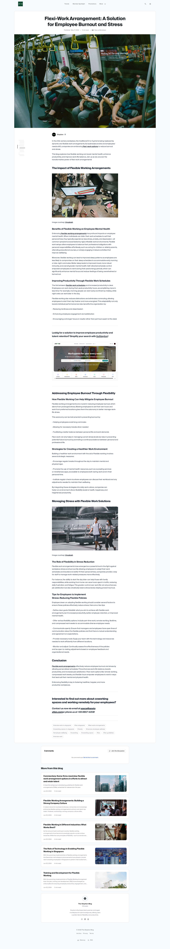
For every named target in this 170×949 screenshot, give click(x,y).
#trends (80, 729)
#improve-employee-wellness (95, 729)
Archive (78, 933)
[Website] (88, 919)
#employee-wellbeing (60, 733)
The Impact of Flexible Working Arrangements (24, 145)
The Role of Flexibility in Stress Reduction (26, 196)
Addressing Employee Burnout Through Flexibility (25, 174)
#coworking (74, 733)
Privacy (85, 933)
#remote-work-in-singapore (62, 725)
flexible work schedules (75, 285)
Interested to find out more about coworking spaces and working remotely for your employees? (25, 215)
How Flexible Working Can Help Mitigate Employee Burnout (25, 179)
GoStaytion (102, 336)
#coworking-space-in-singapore (63, 729)
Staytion (60, 134)
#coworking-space (87, 733)
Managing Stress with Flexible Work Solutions (24, 192)
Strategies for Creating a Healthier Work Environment (26, 186)
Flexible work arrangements (63, 666)
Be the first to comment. (90, 757)
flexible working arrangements (73, 233)
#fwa (98, 733)
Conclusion (20, 209)
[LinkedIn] (65, 135)
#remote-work (57, 736)
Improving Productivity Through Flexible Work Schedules (26, 157)
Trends (66, 4)
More (101, 4)
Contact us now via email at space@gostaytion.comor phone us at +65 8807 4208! (27, 224)
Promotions (92, 4)
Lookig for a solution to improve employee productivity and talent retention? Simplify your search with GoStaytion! (26, 166)
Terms (92, 933)
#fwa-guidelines (108, 733)
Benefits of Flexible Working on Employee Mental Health (25, 151)
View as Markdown (100, 30)
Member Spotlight (79, 4)
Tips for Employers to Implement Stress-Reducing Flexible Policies (25, 203)
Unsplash (69, 222)
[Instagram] (82, 919)
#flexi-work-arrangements (96, 725)
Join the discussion (118, 751)
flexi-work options (90, 146)
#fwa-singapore (79, 725)
